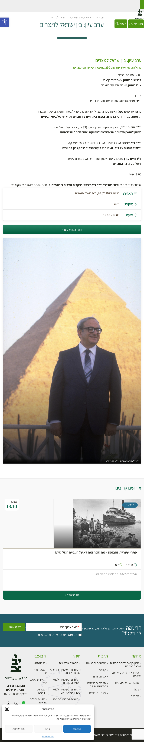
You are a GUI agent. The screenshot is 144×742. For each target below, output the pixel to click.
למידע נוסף (72, 595)
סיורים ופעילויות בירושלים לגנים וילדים (64, 671)
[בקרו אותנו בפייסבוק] (8, 703)
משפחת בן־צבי (39, 671)
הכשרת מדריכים (68, 663)
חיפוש (122, 24)
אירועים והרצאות (96, 663)
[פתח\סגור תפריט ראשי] (142, 4)
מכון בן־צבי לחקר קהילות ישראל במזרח (125, 664)
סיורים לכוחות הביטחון (65, 699)
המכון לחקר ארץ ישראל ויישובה (126, 674)
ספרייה (135, 696)
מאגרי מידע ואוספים (127, 683)
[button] (4, 22)
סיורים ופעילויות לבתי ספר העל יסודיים (66, 690)
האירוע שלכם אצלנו (38, 681)
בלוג (136, 689)
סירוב (47, 728)
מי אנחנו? (39, 663)
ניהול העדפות (18, 728)
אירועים (85, 17)
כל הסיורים (99, 676)
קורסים (101, 670)
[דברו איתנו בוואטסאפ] (23, 703)
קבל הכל (77, 728)
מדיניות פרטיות (48, 736)
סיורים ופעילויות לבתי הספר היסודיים (66, 681)
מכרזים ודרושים (42, 690)
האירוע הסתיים (73, 229)
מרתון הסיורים (97, 693)
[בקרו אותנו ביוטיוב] (16, 703)
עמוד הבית (98, 17)
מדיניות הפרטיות (48, 634)
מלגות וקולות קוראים (38, 700)
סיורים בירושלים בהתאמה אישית (97, 684)
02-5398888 (11, 694)
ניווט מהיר (136, 24)
